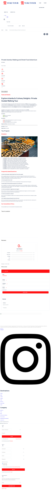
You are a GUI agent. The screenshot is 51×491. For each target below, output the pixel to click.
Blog (1, 413)
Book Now (25, 292)
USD (7, 16)
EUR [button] (5, 15)
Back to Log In (4, 488)
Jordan (1, 396)
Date (3, 274)
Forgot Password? (18, 438)
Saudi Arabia (2, 403)
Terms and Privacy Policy (16, 466)
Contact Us (12, 12)
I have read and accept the (11, 466)
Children (4, 283)
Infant (3, 287)
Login (20, 25)
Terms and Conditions (3, 415)
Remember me (5, 438)
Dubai (1, 399)
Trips (1, 411)
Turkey (45, 2)
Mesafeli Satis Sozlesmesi (4, 418)
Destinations (41, 7)
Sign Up (23, 25)
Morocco (1, 401)
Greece (1, 398)
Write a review (4, 266)
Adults (3, 279)
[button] (10, 19)
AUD (7, 17)
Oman (1, 404)
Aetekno (4, 302)
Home (40, 2)
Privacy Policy (2, 416)
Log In (11, 471)
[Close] (3, 426)
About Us (6, 12)
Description (4, 91)
